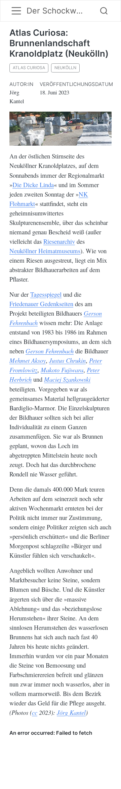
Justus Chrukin (67, 360)
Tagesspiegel (46, 294)
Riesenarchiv (59, 241)
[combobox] (104, 11)
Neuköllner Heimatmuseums (44, 250)
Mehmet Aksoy (27, 360)
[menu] (16, 10)
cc (34, 712)
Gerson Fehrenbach (50, 351)
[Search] (103, 11)
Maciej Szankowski (67, 379)
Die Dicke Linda (33, 184)
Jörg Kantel (71, 712)
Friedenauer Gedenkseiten (41, 303)
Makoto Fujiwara (62, 370)
